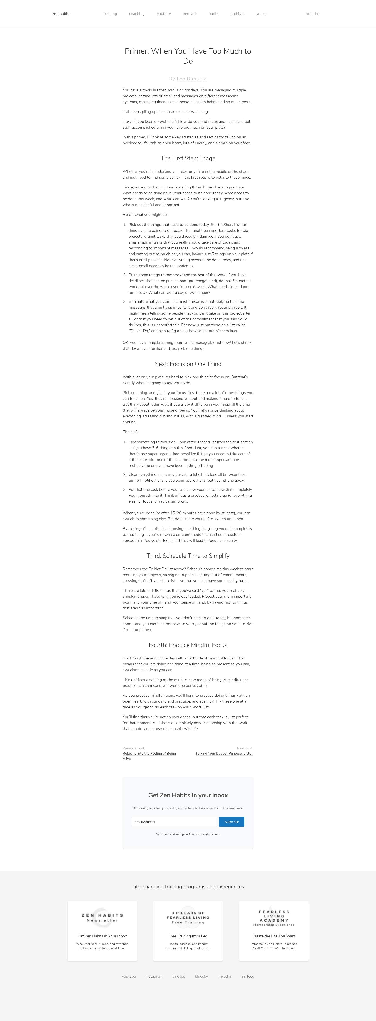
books (214, 14)
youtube (164, 14)
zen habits (61, 14)
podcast (190, 14)
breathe (312, 14)
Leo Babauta (192, 79)
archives (238, 14)
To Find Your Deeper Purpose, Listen (224, 753)
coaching (137, 14)
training (110, 14)
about (262, 14)
